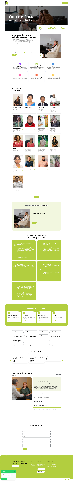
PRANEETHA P (27, 148)
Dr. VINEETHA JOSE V (29, 107)
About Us (22, 2)
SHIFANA (14, 148)
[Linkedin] (68, 479)
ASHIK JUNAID (40, 148)
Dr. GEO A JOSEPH (41, 107)
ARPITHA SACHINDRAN (17, 107)
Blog (35, 2)
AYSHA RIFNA (52, 128)
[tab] (29, 205)
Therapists (31, 2)
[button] (27, 3)
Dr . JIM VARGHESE (53, 107)
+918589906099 (40, 2)
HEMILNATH (27, 127)
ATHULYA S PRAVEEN (16, 128)
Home (19, 2)
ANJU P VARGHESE (41, 128)
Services (26, 2)
